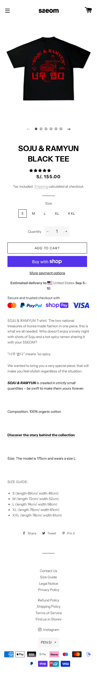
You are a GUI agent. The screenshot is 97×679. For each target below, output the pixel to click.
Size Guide (48, 577)
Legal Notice (48, 583)
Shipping (41, 186)
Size (48, 203)
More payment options (47, 273)
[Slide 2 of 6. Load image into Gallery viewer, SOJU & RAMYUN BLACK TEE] (41, 128)
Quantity (34, 231)
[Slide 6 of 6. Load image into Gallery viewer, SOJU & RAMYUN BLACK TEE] (60, 128)
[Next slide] (68, 128)
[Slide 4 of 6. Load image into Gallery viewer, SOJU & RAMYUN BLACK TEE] (50, 128)
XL (57, 213)
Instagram (51, 629)
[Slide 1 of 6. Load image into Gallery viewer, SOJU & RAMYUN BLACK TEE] (36, 128)
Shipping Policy (48, 606)
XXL (71, 213)
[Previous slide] (28, 128)
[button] (40, 170)
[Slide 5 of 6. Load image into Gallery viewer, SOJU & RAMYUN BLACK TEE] (55, 128)
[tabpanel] (48, 68)
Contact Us (48, 571)
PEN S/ (46, 642)
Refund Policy (48, 600)
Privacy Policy (48, 590)
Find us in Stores (48, 619)
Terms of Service (48, 613)
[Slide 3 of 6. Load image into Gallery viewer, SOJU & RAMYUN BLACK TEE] (46, 128)
